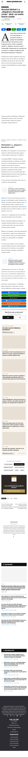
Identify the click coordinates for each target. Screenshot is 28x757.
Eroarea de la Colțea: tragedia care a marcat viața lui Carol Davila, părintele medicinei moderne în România (14, 656)
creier (11, 498)
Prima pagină (14, 720)
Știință (16, 470)
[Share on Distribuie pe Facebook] (3, 29)
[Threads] (20, 716)
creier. (23, 202)
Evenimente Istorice (8, 467)
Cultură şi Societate (9, 4)
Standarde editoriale (14, 725)
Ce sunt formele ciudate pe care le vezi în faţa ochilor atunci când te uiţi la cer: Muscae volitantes (7, 506)
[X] (14, 716)
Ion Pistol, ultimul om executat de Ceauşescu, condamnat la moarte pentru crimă (15, 672)
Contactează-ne (14, 731)
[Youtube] (17, 716)
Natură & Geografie (8, 470)
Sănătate (15, 498)
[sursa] (20, 175)
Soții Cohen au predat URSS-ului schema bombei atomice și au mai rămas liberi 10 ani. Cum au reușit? (15, 680)
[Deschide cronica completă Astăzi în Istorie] (14, 484)
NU (20, 317)
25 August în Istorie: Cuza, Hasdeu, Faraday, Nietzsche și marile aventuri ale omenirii (13, 614)
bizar (8, 498)
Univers (22, 470)
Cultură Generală (8, 464)
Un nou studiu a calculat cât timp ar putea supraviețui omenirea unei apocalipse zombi (20, 506)
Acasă (2, 4)
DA (8, 317)
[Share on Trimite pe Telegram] (19, 29)
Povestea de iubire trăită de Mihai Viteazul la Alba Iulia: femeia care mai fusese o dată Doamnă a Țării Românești (13, 622)
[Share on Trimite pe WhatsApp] (13, 29)
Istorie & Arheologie (19, 467)
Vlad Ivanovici (7, 18)
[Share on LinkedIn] (24, 29)
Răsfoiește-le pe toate (7, 332)
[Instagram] (11, 716)
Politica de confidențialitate (14, 727)
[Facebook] (14, 537)
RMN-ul (3, 198)
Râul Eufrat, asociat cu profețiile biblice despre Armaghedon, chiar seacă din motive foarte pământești (14, 664)
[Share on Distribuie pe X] (8, 29)
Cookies (14, 729)
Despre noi (14, 723)
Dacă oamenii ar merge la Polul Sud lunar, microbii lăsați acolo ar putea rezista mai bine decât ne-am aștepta (13, 598)
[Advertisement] (14, 754)
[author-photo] (14, 520)
